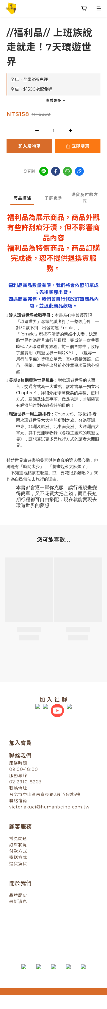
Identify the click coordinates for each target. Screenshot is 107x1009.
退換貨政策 (28, 928)
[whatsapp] (67, 171)
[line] (43, 171)
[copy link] (79, 171)
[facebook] (55, 171)
